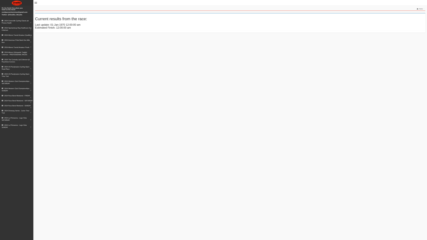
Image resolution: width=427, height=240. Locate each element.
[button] (36, 3)
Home (421, 9)
